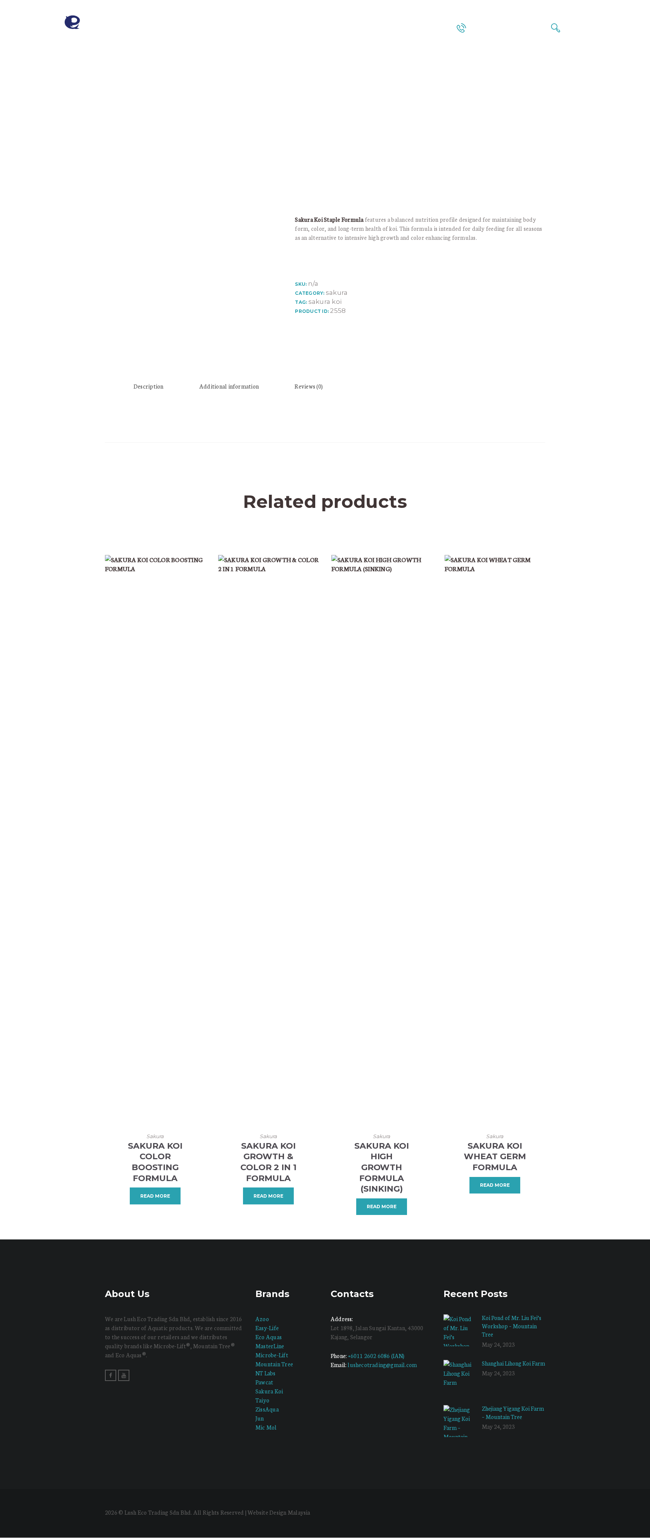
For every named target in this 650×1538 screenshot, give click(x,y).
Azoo (262, 1319)
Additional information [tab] (229, 386)
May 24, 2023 (498, 1344)
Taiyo (262, 1400)
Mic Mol (266, 1427)
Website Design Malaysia (279, 1512)
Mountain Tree (274, 1364)
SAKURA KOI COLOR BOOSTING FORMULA (155, 1162)
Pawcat (264, 1382)
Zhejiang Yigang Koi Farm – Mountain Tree (513, 1412)
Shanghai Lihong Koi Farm (513, 1363)
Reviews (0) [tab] (309, 386)
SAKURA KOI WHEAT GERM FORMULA (495, 1156)
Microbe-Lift (271, 1355)
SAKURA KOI (325, 301)
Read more (155, 1196)
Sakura (337, 292)
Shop (272, 104)
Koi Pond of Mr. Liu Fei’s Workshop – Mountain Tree (511, 1326)
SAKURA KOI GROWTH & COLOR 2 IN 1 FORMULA (268, 1162)
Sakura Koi (269, 1391)
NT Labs (265, 1373)
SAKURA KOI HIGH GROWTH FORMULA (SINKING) (381, 1167)
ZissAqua (267, 1409)
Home (246, 104)
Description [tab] (149, 386)
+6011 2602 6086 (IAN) (376, 1356)
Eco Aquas (268, 1337)
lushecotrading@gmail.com (382, 1365)
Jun (259, 1418)
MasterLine (269, 1346)
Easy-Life (267, 1328)
